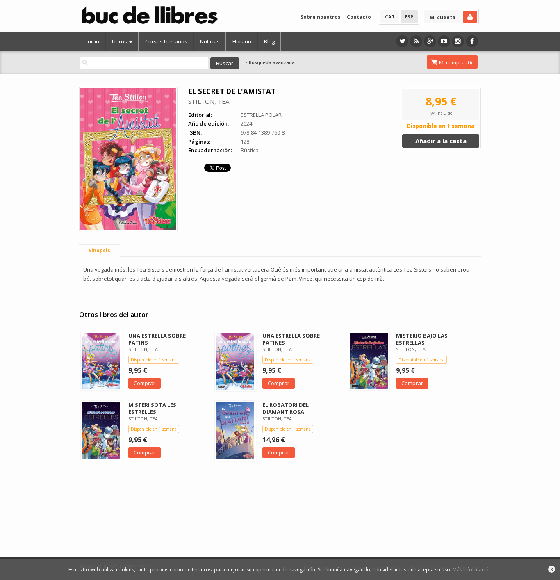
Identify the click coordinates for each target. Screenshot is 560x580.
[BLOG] (416, 41)
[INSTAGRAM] (458, 41)
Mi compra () (455, 62)
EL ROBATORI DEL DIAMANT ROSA (285, 408)
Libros (120, 41)
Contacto (359, 17)
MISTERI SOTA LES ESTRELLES (152, 408)
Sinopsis (99, 250)
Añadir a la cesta (441, 141)
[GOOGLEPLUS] (430, 41)
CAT (390, 17)
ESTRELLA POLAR (261, 115)
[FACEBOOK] (472, 41)
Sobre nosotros (320, 17)
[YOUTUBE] (444, 41)
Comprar (144, 383)
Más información (472, 569)
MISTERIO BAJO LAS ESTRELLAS (422, 339)
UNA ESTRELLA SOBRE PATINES (291, 339)
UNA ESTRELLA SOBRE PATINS (157, 339)
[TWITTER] (402, 41)
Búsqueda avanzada (271, 62)
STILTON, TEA (208, 101)
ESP (409, 17)
